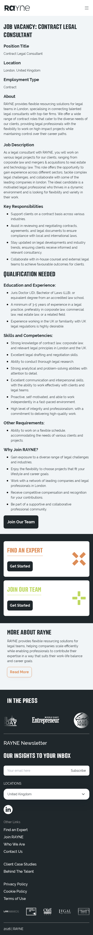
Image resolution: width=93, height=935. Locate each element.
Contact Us (13, 851)
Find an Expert (16, 830)
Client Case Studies (20, 864)
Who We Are (14, 844)
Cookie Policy (15, 891)
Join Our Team (21, 521)
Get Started (20, 566)
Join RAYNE (13, 837)
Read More (19, 672)
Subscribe (78, 770)
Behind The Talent (19, 871)
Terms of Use (15, 899)
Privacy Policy (16, 884)
